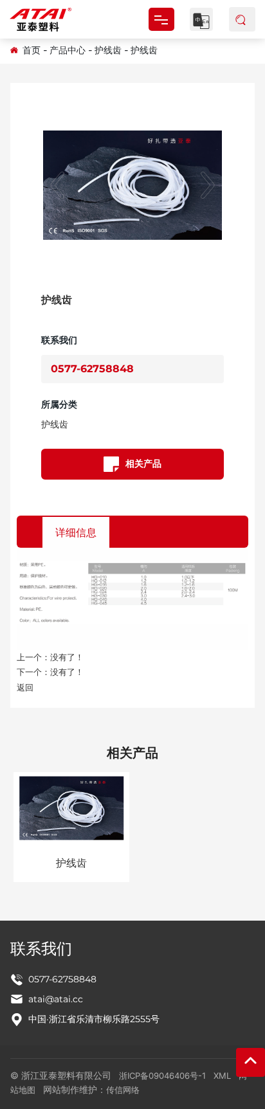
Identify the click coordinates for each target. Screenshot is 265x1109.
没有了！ (67, 657)
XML (222, 1075)
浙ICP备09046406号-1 (162, 1075)
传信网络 (123, 1090)
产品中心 (68, 49)
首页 (32, 49)
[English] (201, 19)
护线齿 (108, 49)
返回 (25, 687)
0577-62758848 (92, 369)
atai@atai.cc (55, 999)
